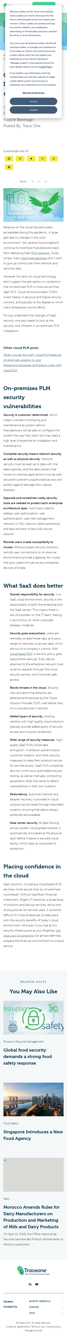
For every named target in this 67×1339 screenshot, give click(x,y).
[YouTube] (36, 1284)
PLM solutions (40, 253)
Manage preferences (34, 92)
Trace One (31, 126)
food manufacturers (34, 258)
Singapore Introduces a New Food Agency (33, 1135)
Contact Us (10, 1306)
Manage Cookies (33, 1330)
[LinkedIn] (30, 1284)
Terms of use (38, 1326)
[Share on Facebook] (32, 181)
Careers (8, 1301)
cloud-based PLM (21, 654)
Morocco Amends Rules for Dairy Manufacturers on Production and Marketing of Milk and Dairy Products (31, 1217)
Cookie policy (54, 1326)
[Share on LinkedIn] (39, 181)
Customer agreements (18, 1326)
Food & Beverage (18, 119)
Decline (33, 109)
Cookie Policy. (46, 66)
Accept (33, 101)
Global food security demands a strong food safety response (27, 1057)
